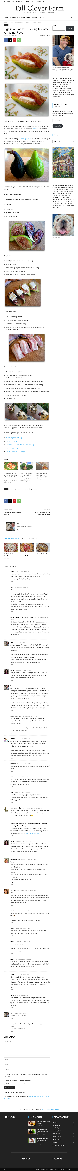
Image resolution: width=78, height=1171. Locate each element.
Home (13, 1)
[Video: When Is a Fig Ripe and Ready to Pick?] (26, 466)
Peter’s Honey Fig (12, 448)
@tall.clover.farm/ (50, 1109)
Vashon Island (19, 1)
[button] (72, 18)
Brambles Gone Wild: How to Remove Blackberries (42, 1140)
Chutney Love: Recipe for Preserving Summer (42, 513)
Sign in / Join (7, 1)
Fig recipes (25, 489)
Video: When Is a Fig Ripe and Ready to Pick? (26, 475)
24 (49, 35)
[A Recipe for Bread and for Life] (43, 547)
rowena (12, 739)
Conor (12, 941)
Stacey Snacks (15, 859)
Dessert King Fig (11, 441)
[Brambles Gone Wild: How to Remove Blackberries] (32, 1140)
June (11, 792)
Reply (11, 581)
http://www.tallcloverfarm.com (24, 526)
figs (31, 489)
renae (12, 571)
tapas (35, 489)
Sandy (12, 670)
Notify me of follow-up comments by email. (18, 1080)
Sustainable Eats (15, 716)
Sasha (12, 959)
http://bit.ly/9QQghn (32, 833)
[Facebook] (6, 40)
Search (55, 25)
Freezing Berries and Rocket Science (12, 513)
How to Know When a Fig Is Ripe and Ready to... (43, 1131)
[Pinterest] (14, 40)
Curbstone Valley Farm (17, 808)
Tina (11, 587)
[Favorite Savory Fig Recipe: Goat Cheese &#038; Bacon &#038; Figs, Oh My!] (11, 466)
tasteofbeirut (14, 890)
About (27, 1)
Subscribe (58, 126)
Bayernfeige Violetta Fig (14, 438)
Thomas (13, 764)
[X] (10, 40)
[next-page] (8, 560)
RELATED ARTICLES (12, 539)
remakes (35, 129)
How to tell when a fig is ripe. (15, 452)
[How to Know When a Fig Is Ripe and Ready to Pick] (32, 1131)
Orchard (39, 1)
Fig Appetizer (17, 489)
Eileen (12, 928)
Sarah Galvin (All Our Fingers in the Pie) (23, 617)
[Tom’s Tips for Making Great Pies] (11, 547)
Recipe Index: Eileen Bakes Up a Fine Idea (24, 1024)
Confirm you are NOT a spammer (15, 1092)
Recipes (33, 1)
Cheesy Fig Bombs (24, 139)
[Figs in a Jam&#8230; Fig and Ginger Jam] (42, 466)
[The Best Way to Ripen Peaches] (32, 1123)
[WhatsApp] (19, 40)
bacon (10, 489)
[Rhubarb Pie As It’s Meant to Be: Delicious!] (27, 547)
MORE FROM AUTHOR (29, 539)
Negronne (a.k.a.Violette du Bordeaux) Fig (20, 445)
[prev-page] (5, 560)
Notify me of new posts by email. (15, 1084)
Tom (7, 35)
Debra (12, 975)
